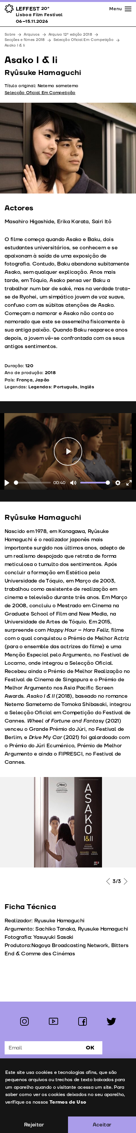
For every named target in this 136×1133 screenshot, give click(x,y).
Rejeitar (34, 1124)
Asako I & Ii (15, 45)
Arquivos (32, 34)
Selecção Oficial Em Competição (83, 39)
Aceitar (102, 1124)
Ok (90, 1047)
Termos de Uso (68, 1102)
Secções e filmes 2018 (25, 39)
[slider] (32, 482)
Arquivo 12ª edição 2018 (70, 34)
